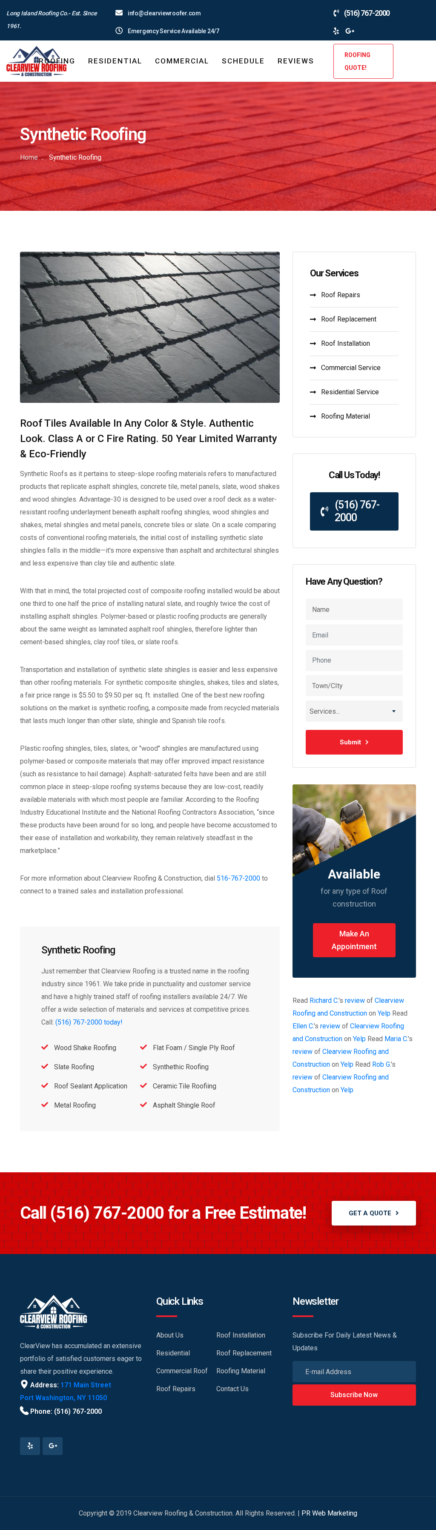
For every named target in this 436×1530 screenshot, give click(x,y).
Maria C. (396, 1039)
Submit (350, 742)
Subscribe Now (354, 1395)
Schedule (243, 61)
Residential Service (350, 392)
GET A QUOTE (370, 1213)
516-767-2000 (238, 878)
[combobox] (354, 711)
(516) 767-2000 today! (89, 1022)
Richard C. (324, 1000)
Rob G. (381, 1064)
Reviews (296, 61)
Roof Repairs (340, 295)
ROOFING (57, 61)
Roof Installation (345, 343)
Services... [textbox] (325, 711)
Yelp (384, 1013)
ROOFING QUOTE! (357, 61)
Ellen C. (303, 1026)
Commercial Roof (182, 1371)
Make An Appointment (354, 940)
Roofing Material (345, 416)
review (355, 1000)
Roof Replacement (348, 319)
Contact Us (232, 1389)
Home (29, 157)
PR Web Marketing (329, 1513)
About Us (170, 1335)
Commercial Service (351, 368)
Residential (115, 61)
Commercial (182, 61)
